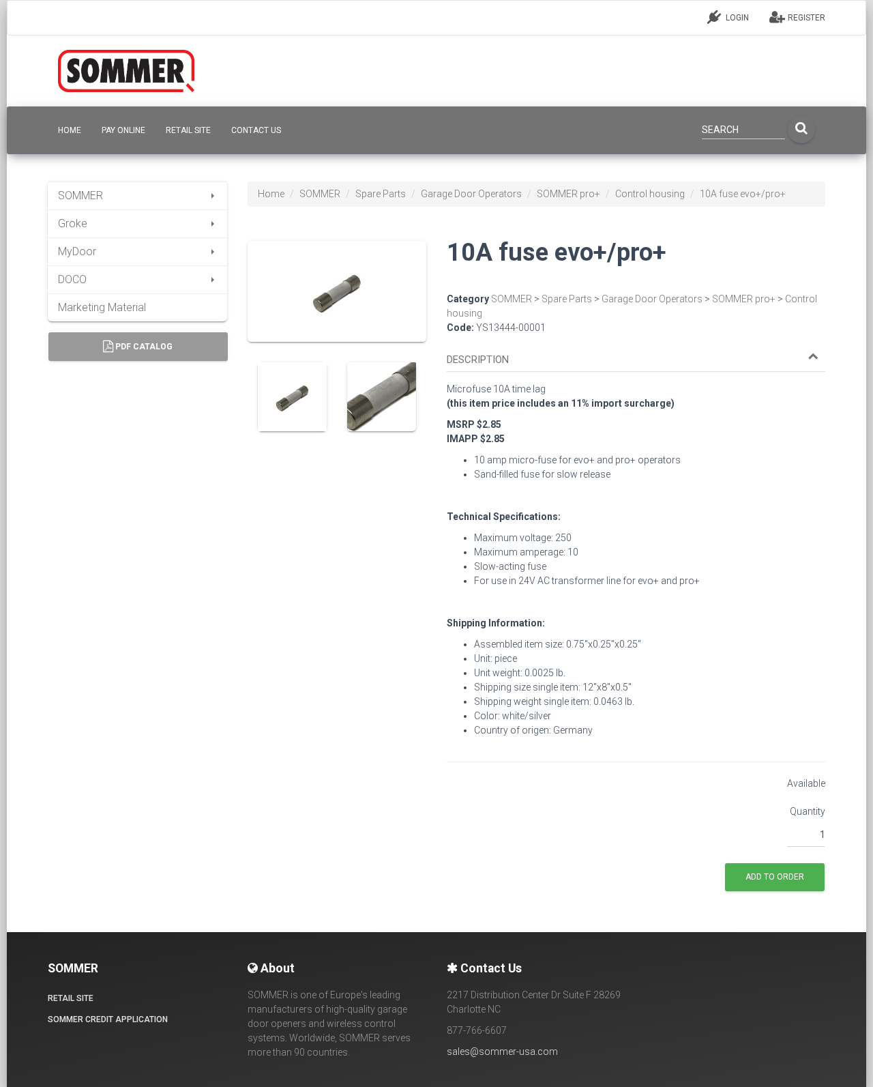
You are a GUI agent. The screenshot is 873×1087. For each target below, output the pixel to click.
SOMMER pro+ (568, 193)
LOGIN (736, 18)
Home (271, 193)
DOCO (72, 279)
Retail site (188, 130)
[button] (632, 360)
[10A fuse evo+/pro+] (337, 300)
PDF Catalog (143, 346)
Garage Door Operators (471, 193)
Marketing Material (102, 307)
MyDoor (77, 251)
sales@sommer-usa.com (502, 1051)
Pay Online (123, 130)
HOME (69, 130)
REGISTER (805, 18)
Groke (72, 223)
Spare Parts (380, 193)
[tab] (636, 353)
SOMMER (80, 195)
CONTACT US (256, 130)
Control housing (650, 193)
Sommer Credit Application (108, 1019)
